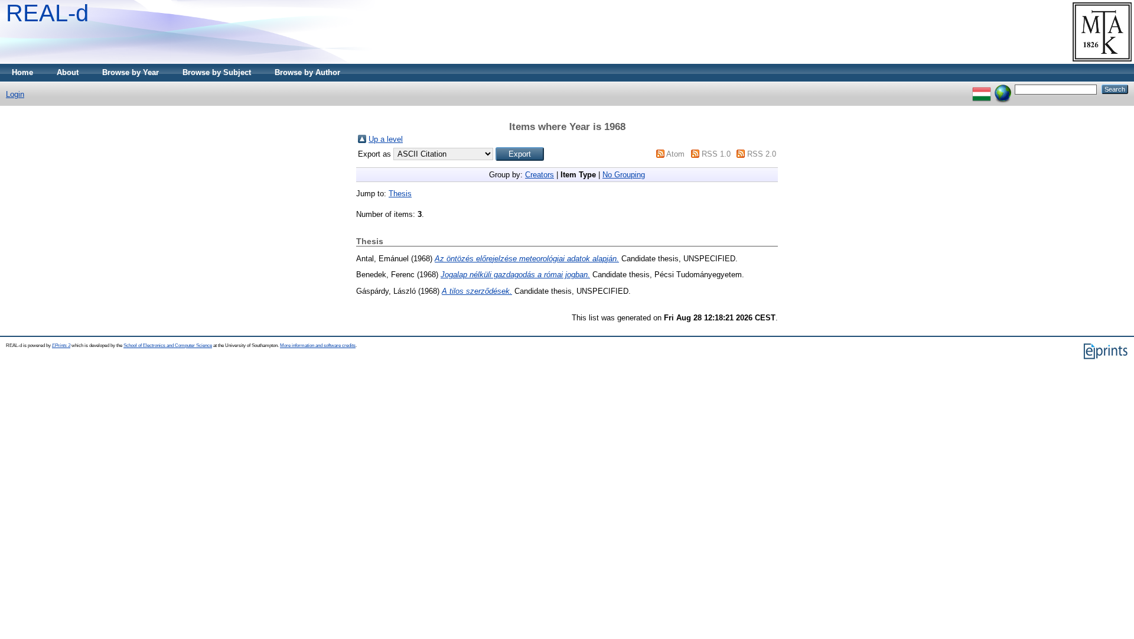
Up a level (386, 139)
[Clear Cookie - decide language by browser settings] (1002, 89)
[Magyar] (981, 89)
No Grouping (623, 174)
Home (22, 72)
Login (15, 94)
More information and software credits (318, 345)
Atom (675, 154)
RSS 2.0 (761, 154)
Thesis (400, 193)
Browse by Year (130, 72)
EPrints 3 (61, 345)
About (68, 72)
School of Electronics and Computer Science (167, 345)
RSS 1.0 (716, 154)
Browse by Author (307, 72)
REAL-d (47, 13)
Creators (539, 174)
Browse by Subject (217, 72)
